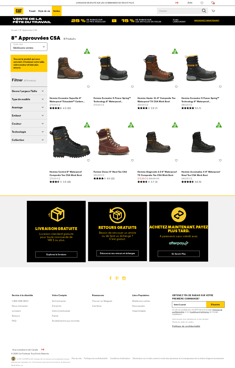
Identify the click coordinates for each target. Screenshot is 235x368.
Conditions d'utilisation (199, 312)
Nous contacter (20, 305)
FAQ (14, 320)
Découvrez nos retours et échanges (117, 253)
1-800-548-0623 (20, 300)
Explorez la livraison (56, 254)
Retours (16, 315)
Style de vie (44, 10)
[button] (29, 91)
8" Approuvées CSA (36, 37)
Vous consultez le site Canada (25, 349)
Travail (32, 10)
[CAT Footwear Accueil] (18, 10)
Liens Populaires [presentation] (140, 295)
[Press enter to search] (204, 11)
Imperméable (139, 310)
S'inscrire (56, 305)
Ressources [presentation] (98, 295)
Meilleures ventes (141, 300)
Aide (190, 2)
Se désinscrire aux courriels (65, 320)
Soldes (56, 10)
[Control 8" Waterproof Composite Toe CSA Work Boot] (70, 142)
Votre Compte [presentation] (59, 295)
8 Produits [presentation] (70, 38)
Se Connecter (59, 300)
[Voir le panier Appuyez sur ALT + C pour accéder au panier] (213, 11)
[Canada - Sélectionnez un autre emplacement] (176, 3)
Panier (55, 315)
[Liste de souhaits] (202, 3)
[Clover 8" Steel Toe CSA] (114, 142)
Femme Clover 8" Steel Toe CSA (110, 171)
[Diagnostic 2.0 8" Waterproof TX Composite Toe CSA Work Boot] (157, 142)
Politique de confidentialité (186, 326)
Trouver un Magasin (102, 300)
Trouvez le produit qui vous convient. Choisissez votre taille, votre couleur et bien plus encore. (28, 63)
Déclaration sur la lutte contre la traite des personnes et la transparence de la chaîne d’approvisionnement (178, 358)
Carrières (96, 305)
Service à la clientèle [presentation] (22, 295)
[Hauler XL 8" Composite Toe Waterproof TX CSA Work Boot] (157, 68)
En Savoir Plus (179, 253)
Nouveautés (138, 305)
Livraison (16, 310)
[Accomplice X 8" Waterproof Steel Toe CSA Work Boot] (201, 142)
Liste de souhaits (88, 86)
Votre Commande (61, 310)
